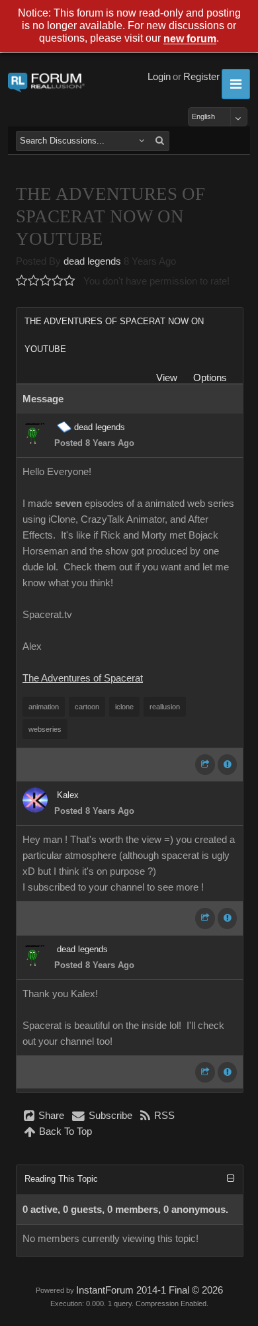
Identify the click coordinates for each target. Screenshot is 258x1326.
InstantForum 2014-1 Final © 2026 (149, 1290)
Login (159, 76)
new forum (189, 39)
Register (201, 76)
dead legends (92, 261)
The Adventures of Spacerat (82, 678)
